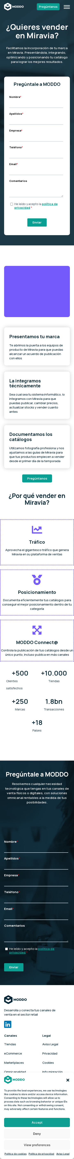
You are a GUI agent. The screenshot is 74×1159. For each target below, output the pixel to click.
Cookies (48, 1062)
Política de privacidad (41, 1153)
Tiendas (10, 1044)
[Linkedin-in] (7, 1024)
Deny (37, 1134)
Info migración (52, 1072)
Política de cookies (16, 1153)
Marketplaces (14, 1062)
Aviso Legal (62, 1153)
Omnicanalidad (15, 1072)
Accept (37, 1122)
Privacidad (49, 1053)
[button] (68, 1080)
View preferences (37, 1145)
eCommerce (13, 1053)
